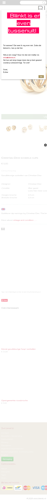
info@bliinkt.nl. (9, 57)
